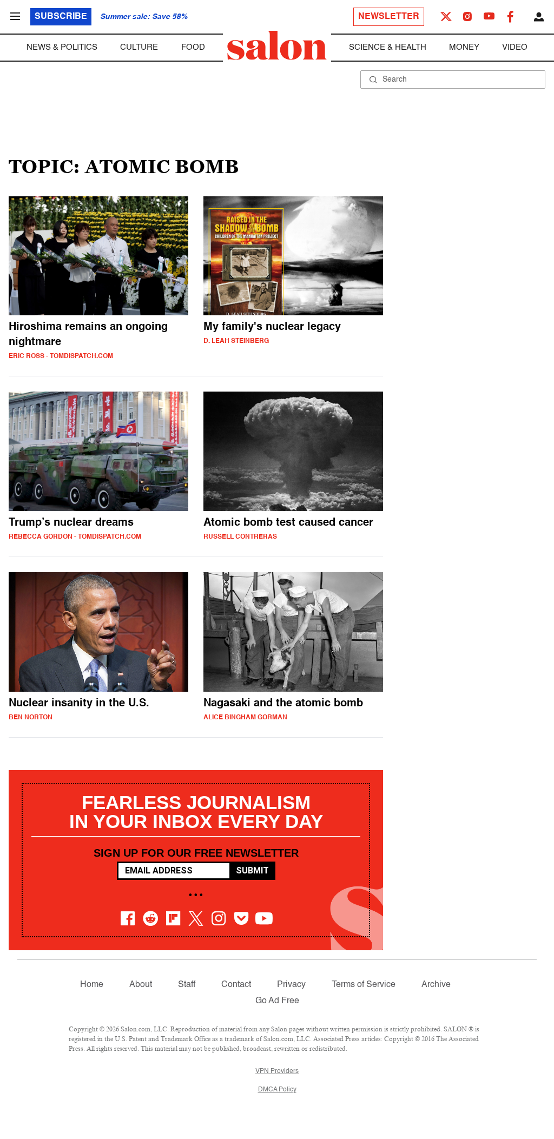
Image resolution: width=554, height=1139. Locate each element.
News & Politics (62, 47)
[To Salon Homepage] (277, 45)
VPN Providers (277, 1071)
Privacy (291, 985)
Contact (236, 985)
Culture (139, 47)
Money (464, 47)
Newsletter (388, 16)
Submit (252, 870)
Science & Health (387, 47)
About (140, 985)
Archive (436, 985)
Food (193, 47)
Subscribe (61, 16)
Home (91, 985)
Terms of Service (363, 985)
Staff (186, 985)
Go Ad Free (277, 1001)
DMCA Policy (277, 1090)
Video (514, 47)
